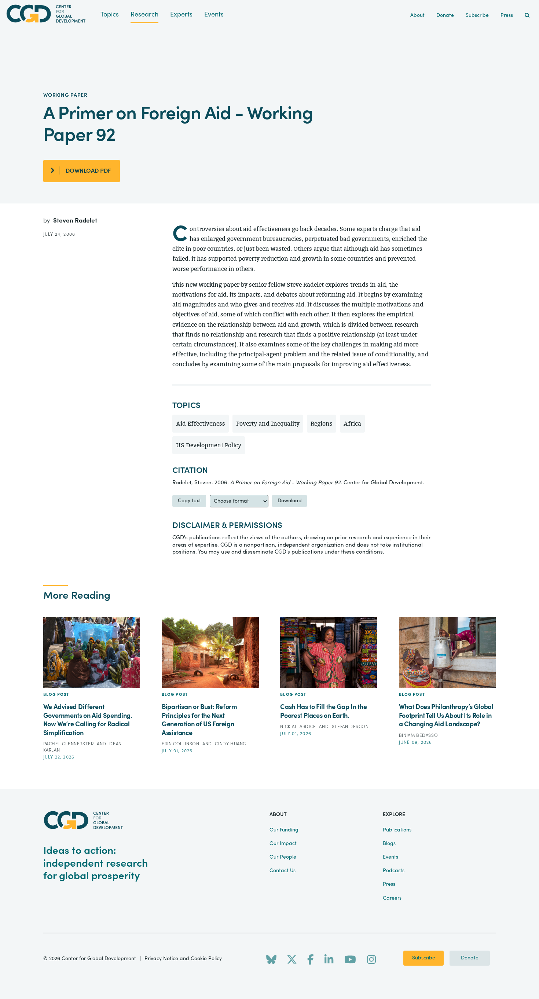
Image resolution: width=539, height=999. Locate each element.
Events (214, 14)
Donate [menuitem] (445, 15)
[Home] (50, 13)
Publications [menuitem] (397, 830)
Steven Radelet (75, 220)
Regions (322, 423)
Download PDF (88, 171)
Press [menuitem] (506, 15)
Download (290, 501)
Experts (181, 14)
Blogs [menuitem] (389, 843)
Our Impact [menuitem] (283, 843)
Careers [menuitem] (392, 898)
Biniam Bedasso (418, 735)
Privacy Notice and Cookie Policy (183, 959)
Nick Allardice (298, 726)
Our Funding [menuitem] (284, 830)
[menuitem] (527, 15)
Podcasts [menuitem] (393, 871)
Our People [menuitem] (283, 857)
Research (144, 14)
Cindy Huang (230, 743)
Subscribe (423, 958)
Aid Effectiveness (200, 423)
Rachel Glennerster (69, 743)
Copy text (189, 501)
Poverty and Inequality (268, 423)
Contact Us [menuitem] (283, 871)
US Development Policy (208, 445)
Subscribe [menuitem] (477, 15)
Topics (109, 14)
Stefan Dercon (350, 726)
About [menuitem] (417, 15)
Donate (469, 958)
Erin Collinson (181, 743)
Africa (352, 423)
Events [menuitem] (390, 857)
